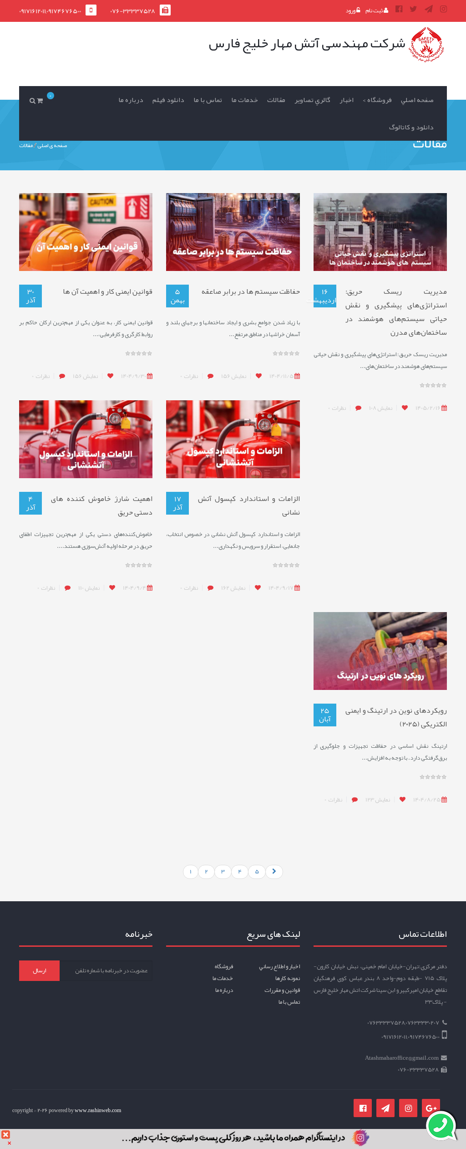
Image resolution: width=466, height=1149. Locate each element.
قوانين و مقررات (282, 990)
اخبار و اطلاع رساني (279, 966)
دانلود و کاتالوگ (411, 127)
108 (380, 408)
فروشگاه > (377, 100)
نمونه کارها (287, 978)
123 (377, 800)
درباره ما (130, 100)
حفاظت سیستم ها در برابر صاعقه (251, 291)
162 (233, 588)
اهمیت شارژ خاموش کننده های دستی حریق (101, 505)
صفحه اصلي (417, 100)
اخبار (346, 100)
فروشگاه (224, 966)
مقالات (276, 100)
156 (233, 376)
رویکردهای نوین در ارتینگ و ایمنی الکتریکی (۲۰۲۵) (396, 717)
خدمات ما (244, 100)
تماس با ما (207, 100)
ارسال (39, 970)
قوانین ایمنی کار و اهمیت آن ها (107, 291)
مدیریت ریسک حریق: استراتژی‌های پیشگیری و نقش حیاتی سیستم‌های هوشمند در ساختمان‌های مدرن (396, 312)
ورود (350, 10)
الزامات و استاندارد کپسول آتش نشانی (248, 505)
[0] (41, 100)
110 (89, 588)
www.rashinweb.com (98, 1110)
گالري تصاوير (312, 100)
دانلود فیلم (168, 100)
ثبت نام (374, 10)
